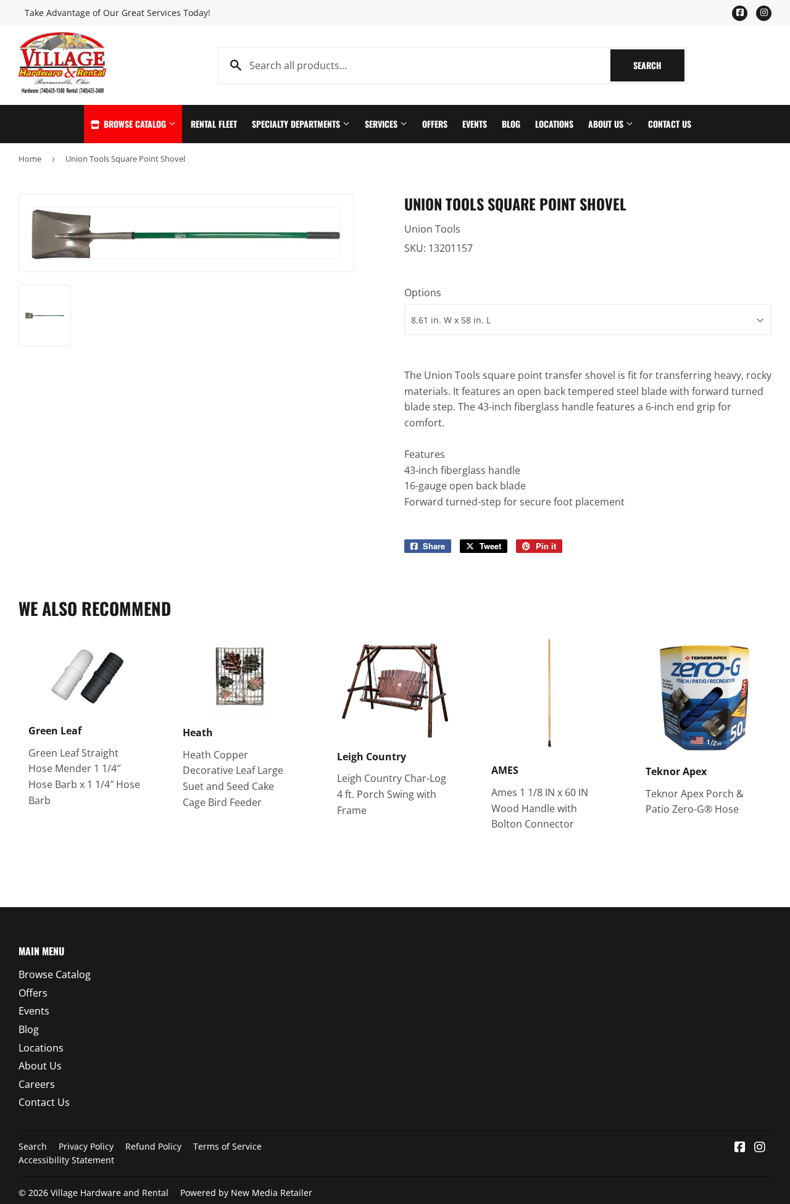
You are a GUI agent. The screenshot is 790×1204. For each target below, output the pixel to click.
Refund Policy (153, 1146)
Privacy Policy (86, 1146)
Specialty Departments (297, 123)
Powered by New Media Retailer (246, 1192)
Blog (511, 123)
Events (474, 123)
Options (422, 292)
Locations (554, 123)
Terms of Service (227, 1146)
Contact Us (669, 123)
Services (382, 123)
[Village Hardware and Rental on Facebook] (740, 1148)
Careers (37, 1084)
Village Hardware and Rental (109, 1192)
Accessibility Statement (66, 1160)
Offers (434, 123)
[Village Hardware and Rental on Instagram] (759, 1148)
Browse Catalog (134, 123)
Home (30, 158)
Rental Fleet (214, 123)
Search (658, 65)
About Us (607, 123)
